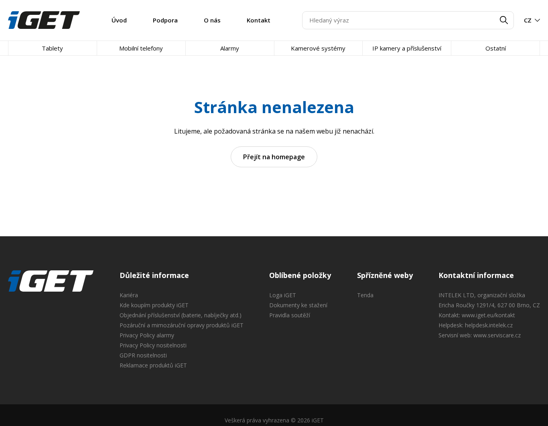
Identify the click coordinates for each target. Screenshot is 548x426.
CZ (528, 20)
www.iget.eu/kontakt (488, 315)
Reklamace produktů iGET (153, 365)
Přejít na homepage (274, 156)
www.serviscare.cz (497, 335)
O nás (212, 20)
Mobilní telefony (141, 48)
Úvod (119, 20)
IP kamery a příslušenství (406, 48)
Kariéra (129, 295)
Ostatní (495, 48)
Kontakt (258, 20)
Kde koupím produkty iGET (154, 305)
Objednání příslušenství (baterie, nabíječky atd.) (181, 315)
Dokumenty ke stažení (298, 305)
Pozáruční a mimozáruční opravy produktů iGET (182, 325)
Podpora (165, 20)
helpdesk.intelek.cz (489, 325)
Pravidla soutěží (289, 315)
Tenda (365, 295)
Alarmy (229, 48)
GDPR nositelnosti (143, 355)
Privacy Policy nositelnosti (153, 345)
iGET (50, 281)
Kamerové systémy (318, 48)
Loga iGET (282, 295)
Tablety (52, 48)
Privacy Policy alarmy (147, 335)
